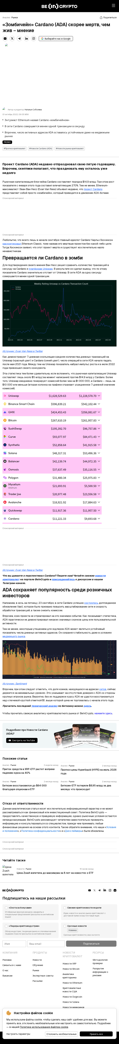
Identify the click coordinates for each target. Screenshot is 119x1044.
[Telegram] (19, 38)
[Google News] (115, 890)
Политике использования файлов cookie (44, 1027)
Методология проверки (100, 961)
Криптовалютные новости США (72, 990)
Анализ (6, 17)
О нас (5, 970)
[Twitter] (12, 38)
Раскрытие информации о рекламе (100, 972)
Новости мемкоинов (73, 1007)
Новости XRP (69, 963)
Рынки (14, 17)
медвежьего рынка (13, 636)
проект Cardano (93, 189)
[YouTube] (5, 38)
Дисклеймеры (73, 831)
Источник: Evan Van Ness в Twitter (22, 351)
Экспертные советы (43, 975)
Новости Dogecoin (72, 996)
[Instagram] (33, 38)
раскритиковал (12, 243)
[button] (30, 912)
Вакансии (7, 975)
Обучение (38, 965)
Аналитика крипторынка (69, 976)
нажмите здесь (103, 713)
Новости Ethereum (72, 982)
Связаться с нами (11, 965)
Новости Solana (71, 1001)
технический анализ (44, 706)
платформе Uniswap (41, 268)
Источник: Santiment (14, 683)
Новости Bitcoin (71, 968)
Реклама (6, 959)
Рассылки (37, 980)
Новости (37, 959)
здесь (87, 706)
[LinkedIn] (26, 38)
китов (102, 689)
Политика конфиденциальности (40, 831)
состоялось (91, 603)
